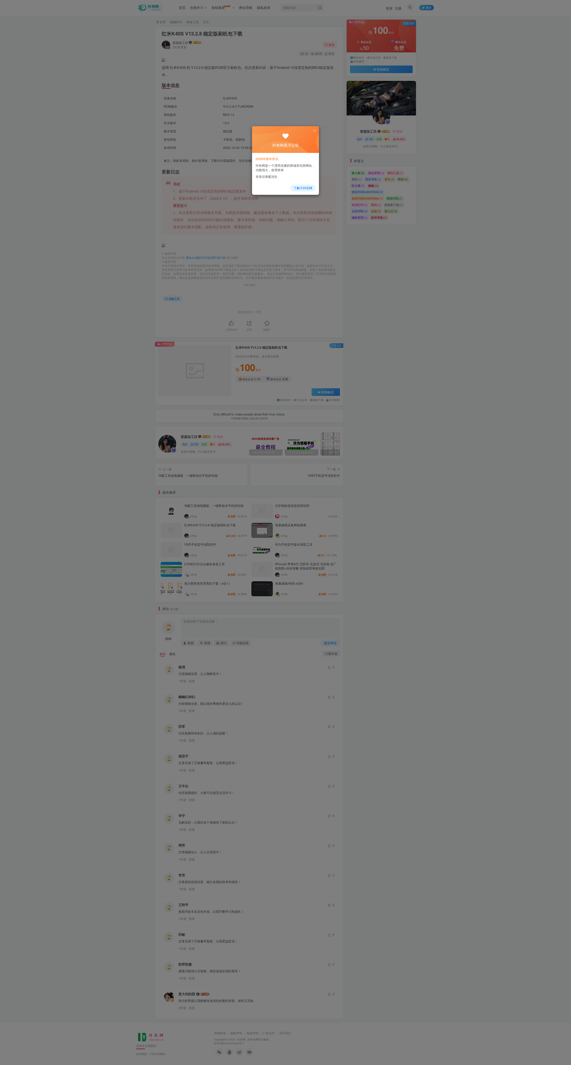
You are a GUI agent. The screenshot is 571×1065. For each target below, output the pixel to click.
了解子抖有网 (303, 188)
